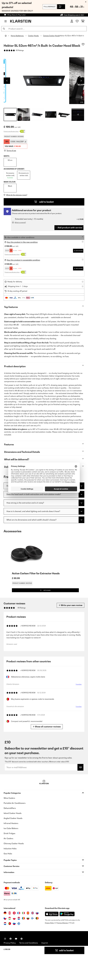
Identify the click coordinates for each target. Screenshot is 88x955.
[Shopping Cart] (82, 21)
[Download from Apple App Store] (51, 914)
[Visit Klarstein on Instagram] (5, 939)
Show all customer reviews (47, 726)
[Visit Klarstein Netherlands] (5, 923)
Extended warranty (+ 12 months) (29, 219)
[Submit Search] (4, 28)
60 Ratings (20, 50)
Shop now (60, 6)
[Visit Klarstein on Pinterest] (21, 939)
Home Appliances (17, 36)
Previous (7, 80)
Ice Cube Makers (11, 828)
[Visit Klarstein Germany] (5, 913)
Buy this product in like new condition (22, 242)
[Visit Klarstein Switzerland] (14, 913)
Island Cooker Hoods (12, 813)
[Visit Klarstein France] (18, 913)
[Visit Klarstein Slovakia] (37, 913)
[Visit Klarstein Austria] (9, 913)
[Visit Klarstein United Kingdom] (32, 913)
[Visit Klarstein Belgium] (37, 918)
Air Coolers (8, 838)
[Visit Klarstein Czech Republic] (5, 918)
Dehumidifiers (10, 808)
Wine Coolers (9, 798)
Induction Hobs (10, 848)
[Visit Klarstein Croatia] (18, 918)
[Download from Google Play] (67, 914)
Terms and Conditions (28, 943)
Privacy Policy (49, 923)
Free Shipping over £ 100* (74, 15)
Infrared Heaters (11, 823)
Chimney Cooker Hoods (14, 843)
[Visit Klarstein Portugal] (9, 923)
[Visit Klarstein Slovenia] (14, 923)
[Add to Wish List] (83, 44)
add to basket (46, 201)
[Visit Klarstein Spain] (28, 913)
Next (81, 80)
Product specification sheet (11, 131)
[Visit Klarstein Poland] (14, 918)
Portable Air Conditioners (14, 803)
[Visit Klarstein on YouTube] (16, 939)
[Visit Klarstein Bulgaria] (28, 918)
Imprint (44, 943)
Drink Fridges (9, 833)
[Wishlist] (77, 21)
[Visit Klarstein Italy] (23, 913)
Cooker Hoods (33, 36)
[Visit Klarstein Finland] (32, 918)
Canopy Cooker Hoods (51, 36)
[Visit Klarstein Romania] (23, 918)
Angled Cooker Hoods (13, 818)
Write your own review (71, 605)
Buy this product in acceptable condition (23, 260)
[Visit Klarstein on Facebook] (10, 939)
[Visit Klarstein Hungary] (9, 918)
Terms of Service (62, 923)
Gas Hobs (8, 853)
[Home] (8, 36)
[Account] (72, 21)
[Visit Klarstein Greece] (18, 924)
